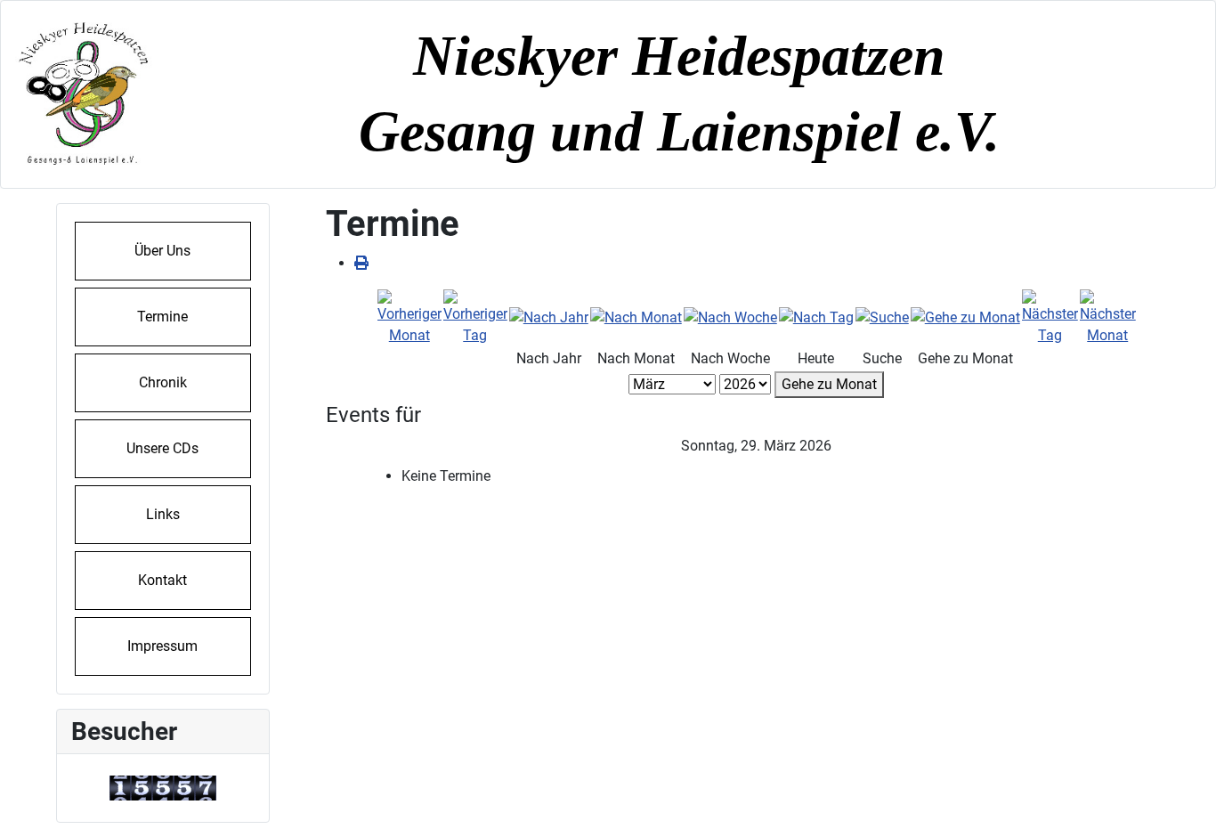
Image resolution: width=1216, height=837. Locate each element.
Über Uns (162, 250)
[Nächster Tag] (1050, 316)
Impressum (162, 646)
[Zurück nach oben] (1185, 804)
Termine (162, 316)
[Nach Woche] (730, 316)
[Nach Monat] (636, 316)
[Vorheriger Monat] (409, 316)
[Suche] (882, 316)
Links (163, 514)
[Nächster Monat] (1108, 316)
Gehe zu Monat (829, 384)
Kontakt (162, 580)
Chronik (163, 382)
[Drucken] (361, 263)
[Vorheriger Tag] (475, 316)
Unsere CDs (162, 448)
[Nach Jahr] (548, 316)
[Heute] (816, 316)
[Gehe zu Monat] (965, 316)
